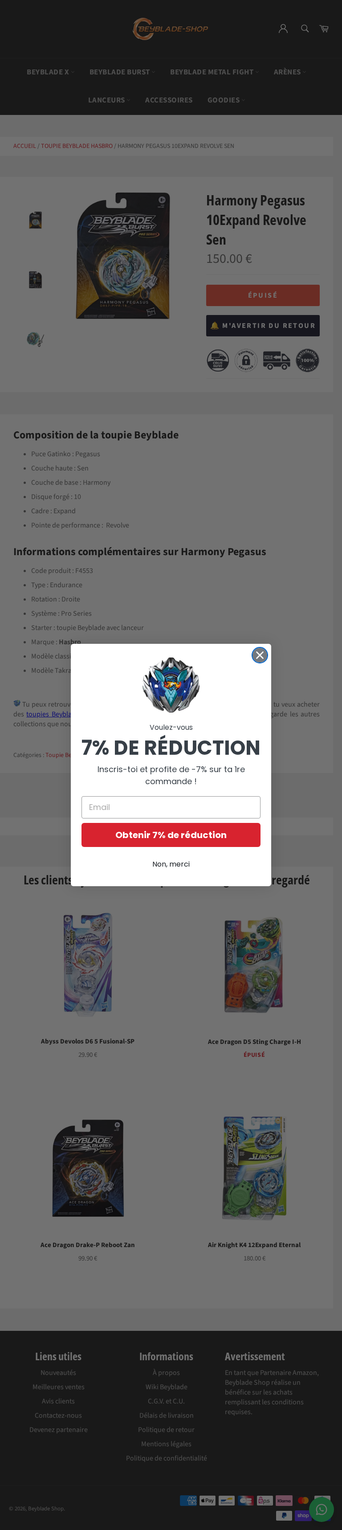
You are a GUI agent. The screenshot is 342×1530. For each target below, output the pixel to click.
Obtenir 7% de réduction (171, 835)
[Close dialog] (260, 655)
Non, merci (171, 864)
